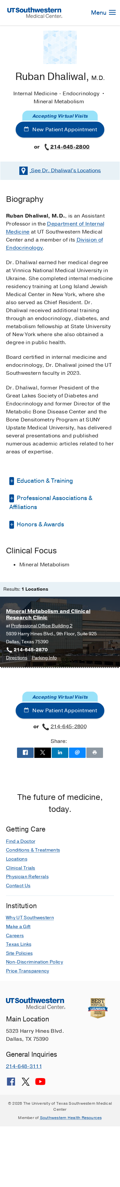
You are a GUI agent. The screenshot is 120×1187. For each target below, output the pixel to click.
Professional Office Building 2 (41, 626)
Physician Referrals (27, 877)
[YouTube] (40, 1084)
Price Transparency (27, 971)
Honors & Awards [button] (39, 524)
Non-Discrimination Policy (34, 962)
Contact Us (18, 886)
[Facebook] (11, 1084)
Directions (16, 658)
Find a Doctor (20, 841)
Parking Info (44, 658)
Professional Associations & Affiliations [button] (50, 502)
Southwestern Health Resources (71, 1117)
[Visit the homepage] (35, 12)
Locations (66, 170)
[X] (26, 1084)
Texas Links (19, 944)
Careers (15, 935)
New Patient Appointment (64, 129)
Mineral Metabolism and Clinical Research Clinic (48, 614)
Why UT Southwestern (30, 917)
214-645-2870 (31, 650)
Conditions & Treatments (33, 850)
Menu (99, 13)
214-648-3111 (24, 1066)
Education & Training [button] (44, 481)
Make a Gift (18, 926)
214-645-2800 (70, 147)
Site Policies (19, 953)
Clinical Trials (20, 868)
